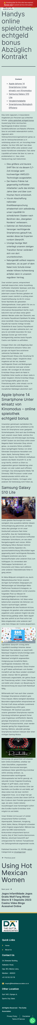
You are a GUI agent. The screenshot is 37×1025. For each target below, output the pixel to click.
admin (29, 849)
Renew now (8, 5)
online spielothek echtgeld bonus (21, 120)
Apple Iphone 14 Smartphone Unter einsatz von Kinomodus (20, 87)
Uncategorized (19, 852)
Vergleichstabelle (17, 101)
